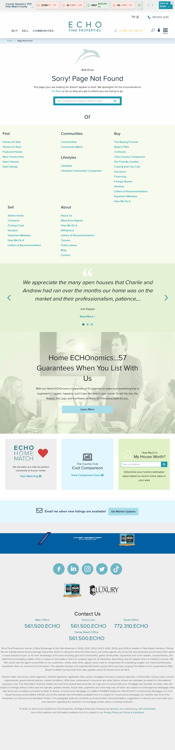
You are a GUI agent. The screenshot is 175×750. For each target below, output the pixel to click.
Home (10, 41)
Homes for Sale (12, 141)
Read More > (87, 316)
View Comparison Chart (86, 475)
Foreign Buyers (123, 181)
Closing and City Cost (127, 166)
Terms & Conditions (134, 712)
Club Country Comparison (129, 156)
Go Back (57, 91)
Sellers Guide (16, 215)
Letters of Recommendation (130, 191)
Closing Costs (16, 225)
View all (164, 5)
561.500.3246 (160, 17)
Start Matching (29, 476)
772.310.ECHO (131, 626)
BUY (15, 30)
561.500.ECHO (42, 626)
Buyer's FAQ (121, 146)
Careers (65, 240)
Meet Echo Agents (72, 220)
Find (6, 133)
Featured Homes (13, 151)
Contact (65, 255)
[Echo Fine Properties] (87, 24)
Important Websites (125, 196)
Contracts (120, 151)
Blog (63, 250)
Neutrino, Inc (116, 709)
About (66, 207)
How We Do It (122, 201)
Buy (117, 133)
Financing (120, 176)
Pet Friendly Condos (126, 161)
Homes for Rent (12, 146)
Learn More (87, 409)
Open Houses (11, 161)
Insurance (120, 171)
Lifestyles (68, 157)
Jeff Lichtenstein (147, 709)
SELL (25, 30)
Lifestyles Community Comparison (81, 170)
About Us (66, 215)
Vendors (119, 186)
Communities (72, 133)
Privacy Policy (111, 712)
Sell (11, 207)
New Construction (13, 156)
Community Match (72, 146)
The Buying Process (126, 141)
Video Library (69, 245)
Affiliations (67, 230)
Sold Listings (10, 166)
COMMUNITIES (43, 30)
